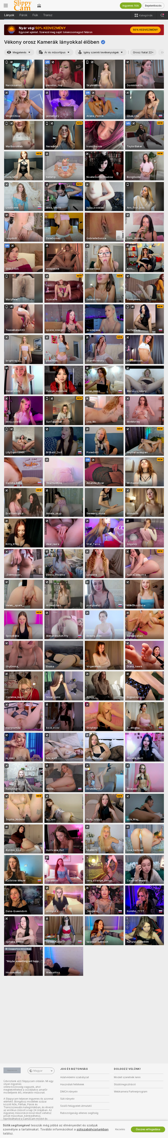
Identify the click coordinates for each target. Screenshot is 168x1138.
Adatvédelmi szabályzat (74, 1077)
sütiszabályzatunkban (93, 1129)
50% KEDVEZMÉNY (145, 29)
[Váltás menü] (5, 5)
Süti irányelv (67, 1098)
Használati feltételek (72, 1084)
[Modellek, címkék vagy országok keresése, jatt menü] (162, 15)
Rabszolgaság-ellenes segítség (79, 1113)
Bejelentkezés (153, 5)
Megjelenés (19, 52)
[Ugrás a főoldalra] (22, 5)
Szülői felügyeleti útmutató (76, 1105)
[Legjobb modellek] (39, 5)
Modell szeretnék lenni (127, 1077)
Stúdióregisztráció (125, 1084)
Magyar (37, 1070)
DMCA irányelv (69, 1091)
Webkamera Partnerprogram (130, 1091)
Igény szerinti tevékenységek (101, 52)
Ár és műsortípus (55, 52)
